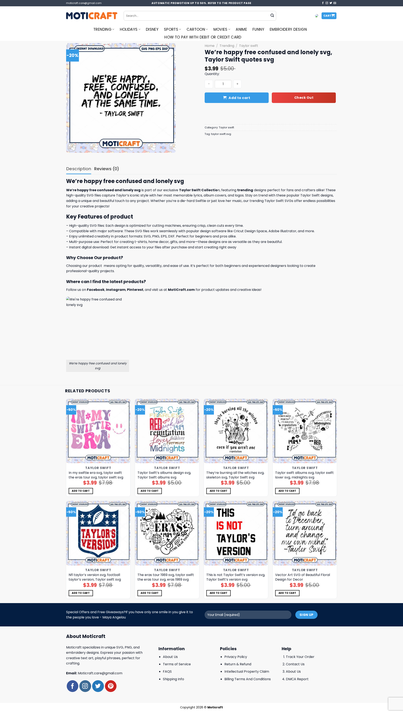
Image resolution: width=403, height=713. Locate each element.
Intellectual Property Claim (246, 671)
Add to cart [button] (81, 491)
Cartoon (196, 29)
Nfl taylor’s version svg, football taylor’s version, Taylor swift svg (95, 577)
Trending (102, 29)
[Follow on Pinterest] (110, 686)
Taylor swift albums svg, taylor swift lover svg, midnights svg (304, 475)
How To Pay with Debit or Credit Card (202, 37)
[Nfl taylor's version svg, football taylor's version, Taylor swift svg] (98, 533)
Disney (152, 29)
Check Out (303, 97)
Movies (220, 29)
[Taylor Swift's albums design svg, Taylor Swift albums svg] (167, 431)
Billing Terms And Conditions (247, 679)
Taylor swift (248, 45)
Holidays (129, 29)
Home (210, 45)
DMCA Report (297, 679)
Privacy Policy (235, 656)
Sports (171, 29)
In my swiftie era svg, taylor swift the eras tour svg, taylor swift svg (96, 475)
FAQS (167, 671)
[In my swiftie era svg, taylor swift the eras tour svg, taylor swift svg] (98, 431)
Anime (241, 29)
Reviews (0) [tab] (106, 169)
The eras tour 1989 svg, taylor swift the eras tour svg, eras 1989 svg (165, 577)
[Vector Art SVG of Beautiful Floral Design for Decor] (305, 533)
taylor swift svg (221, 134)
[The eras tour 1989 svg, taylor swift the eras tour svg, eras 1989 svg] (167, 533)
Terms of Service (177, 664)
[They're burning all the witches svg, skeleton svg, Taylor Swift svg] (236, 431)
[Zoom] (72, 148)
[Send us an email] (335, 3)
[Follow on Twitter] (331, 3)
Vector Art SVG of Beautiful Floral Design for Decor (302, 577)
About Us (170, 656)
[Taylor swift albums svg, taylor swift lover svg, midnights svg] (305, 431)
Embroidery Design (288, 29)
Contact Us (295, 664)
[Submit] (272, 15)
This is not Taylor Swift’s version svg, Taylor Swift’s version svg (235, 577)
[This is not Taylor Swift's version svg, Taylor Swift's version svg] (236, 533)
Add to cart (239, 97)
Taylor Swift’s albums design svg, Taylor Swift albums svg (164, 475)
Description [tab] (78, 169)
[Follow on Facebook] (323, 3)
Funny (258, 29)
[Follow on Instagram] (327, 3)
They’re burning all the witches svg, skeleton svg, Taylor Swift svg (235, 475)
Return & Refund (237, 664)
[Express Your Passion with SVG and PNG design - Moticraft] (91, 15)
